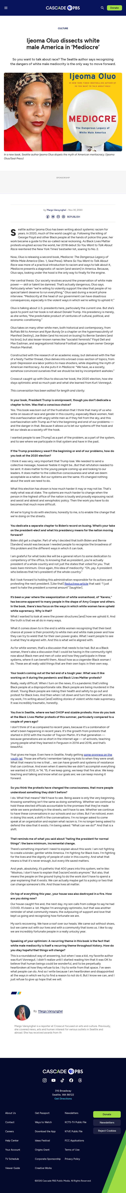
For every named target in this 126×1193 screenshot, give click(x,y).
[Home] (63, 1071)
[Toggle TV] (68, 20)
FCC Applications (74, 1140)
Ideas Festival (42, 1140)
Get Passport (42, 1113)
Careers (9, 1131)
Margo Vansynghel (56, 210)
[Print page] (63, 217)
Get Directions (63, 1098)
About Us (10, 1113)
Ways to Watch (43, 1122)
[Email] (58, 217)
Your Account (12, 1149)
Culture (63, 28)
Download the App (45, 1131)
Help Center (12, 1140)
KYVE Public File (73, 1131)
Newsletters (107, 1122)
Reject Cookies (107, 1130)
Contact (9, 1122)
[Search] (102, 8)
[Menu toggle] (6, 8)
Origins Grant (42, 1149)
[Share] (47, 217)
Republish (73, 216)
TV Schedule (12, 1158)
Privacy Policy (72, 1158)
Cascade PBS (49, 1180)
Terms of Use (72, 1149)
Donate (114, 7)
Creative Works (43, 1168)
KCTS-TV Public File (75, 1122)
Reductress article (76, 583)
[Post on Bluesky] (53, 217)
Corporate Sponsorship (48, 1158)
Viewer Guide (12, 1168)
